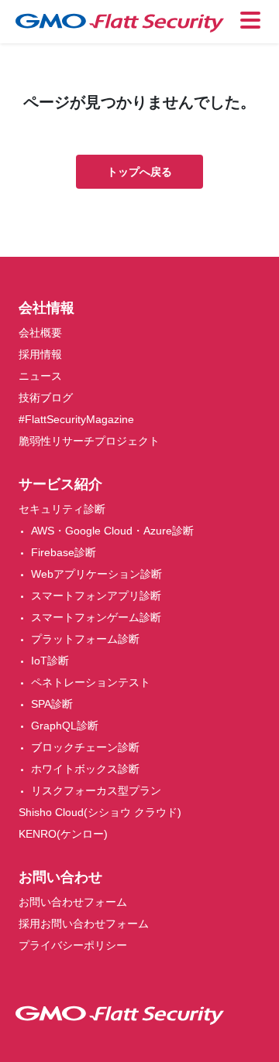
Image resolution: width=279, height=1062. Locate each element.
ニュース (40, 376)
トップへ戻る (139, 172)
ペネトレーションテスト (90, 682)
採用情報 (40, 354)
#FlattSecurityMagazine (76, 419)
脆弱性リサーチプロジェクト (89, 441)
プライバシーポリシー (73, 945)
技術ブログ (46, 397)
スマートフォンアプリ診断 (96, 595)
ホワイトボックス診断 (85, 769)
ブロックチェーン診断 (85, 747)
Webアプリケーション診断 (96, 574)
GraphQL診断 (64, 725)
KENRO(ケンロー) (63, 834)
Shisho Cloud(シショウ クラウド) (100, 812)
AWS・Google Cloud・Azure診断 (112, 530)
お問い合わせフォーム (73, 902)
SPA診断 (52, 704)
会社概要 (40, 332)
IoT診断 (50, 660)
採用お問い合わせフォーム (84, 923)
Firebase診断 (63, 552)
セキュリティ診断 (62, 509)
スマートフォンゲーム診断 (96, 617)
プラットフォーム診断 (85, 639)
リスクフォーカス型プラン (96, 790)
